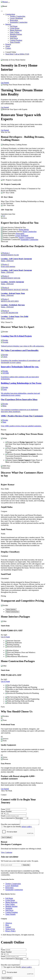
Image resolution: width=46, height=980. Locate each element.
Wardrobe (13, 36)
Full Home (13, 26)
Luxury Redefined (16, 18)
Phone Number (6, 811)
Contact (8, 48)
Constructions (10, 14)
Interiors (8, 24)
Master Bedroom (16, 30)
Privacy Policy (10, 931)
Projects (8, 44)
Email (3, 816)
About (7, 46)
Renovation (14, 20)
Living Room (14, 28)
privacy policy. (27, 826)
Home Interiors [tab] (11, 609)
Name (3, 809)
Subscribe (26, 865)
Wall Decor (14, 38)
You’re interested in (8, 818)
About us (8, 923)
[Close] (2, 948)
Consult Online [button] (10, 52)
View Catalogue (6, 852)
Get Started (5, 83)
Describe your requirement (10, 824)
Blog (7, 925)
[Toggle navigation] (9, 2)
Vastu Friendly (15, 42)
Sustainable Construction (18, 22)
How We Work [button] (6, 791)
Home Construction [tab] (12, 612)
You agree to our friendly (17, 826)
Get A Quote (5, 637)
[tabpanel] (23, 636)
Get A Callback (6, 837)
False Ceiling (14, 32)
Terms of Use (10, 929)
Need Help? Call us (17, 54)
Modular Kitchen (16, 34)
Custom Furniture (16, 40)
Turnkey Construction (17, 16)
